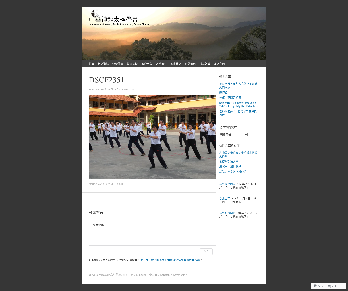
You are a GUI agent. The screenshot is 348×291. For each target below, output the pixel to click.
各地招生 (161, 63)
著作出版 (146, 63)
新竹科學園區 (227, 184)
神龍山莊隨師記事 (230, 97)
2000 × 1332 (128, 89)
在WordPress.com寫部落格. (105, 275)
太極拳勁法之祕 (228, 161)
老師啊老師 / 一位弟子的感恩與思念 (238, 113)
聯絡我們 (219, 63)
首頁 (91, 63)
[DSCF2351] (152, 178)
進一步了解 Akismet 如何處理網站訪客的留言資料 (170, 260)
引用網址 (119, 183)
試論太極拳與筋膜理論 (232, 171)
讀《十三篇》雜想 (230, 166)
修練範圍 (117, 63)
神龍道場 (103, 63)
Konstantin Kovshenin (172, 275)
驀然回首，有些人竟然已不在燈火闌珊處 (238, 85)
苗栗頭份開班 (227, 213)
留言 (206, 251)
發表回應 (93, 183)
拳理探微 (132, 63)
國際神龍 (175, 63)
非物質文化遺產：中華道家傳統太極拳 (238, 154)
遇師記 (223, 92)
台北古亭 (224, 198)
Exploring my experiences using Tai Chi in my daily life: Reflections (239, 104)
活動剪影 (190, 63)
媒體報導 (204, 63)
